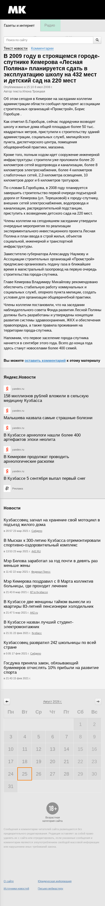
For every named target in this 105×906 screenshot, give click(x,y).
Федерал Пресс (41, 571)
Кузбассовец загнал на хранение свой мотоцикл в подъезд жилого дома (52, 522)
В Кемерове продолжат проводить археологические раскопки (36, 459)
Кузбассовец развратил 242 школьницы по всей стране (50, 645)
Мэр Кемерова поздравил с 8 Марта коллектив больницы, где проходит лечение (48, 583)
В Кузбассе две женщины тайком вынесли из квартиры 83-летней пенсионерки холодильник (48, 604)
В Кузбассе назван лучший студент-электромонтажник (39, 624)
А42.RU (36, 551)
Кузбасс (37, 633)
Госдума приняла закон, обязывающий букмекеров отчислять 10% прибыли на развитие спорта (51, 667)
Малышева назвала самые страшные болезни (48, 418)
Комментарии (42, 48)
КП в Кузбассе (39, 592)
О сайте (9, 881)
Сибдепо (37, 530)
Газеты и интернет (19, 25)
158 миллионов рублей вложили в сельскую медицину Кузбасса (46, 398)
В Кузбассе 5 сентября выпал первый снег (44, 478)
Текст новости (15, 48)
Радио (49, 25)
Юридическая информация (55, 881)
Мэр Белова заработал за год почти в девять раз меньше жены (51, 563)
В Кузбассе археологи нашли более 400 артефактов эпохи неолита (42, 437)
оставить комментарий (45, 360)
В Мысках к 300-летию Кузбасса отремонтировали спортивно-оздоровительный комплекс (52, 542)
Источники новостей (16, 888)
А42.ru (34, 612)
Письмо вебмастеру (50, 888)
